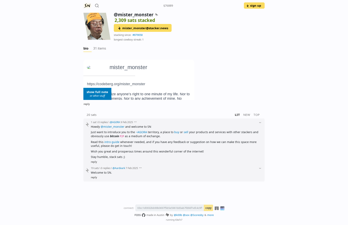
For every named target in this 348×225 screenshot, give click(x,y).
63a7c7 (178, 219)
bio (85, 48)
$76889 (168, 5)
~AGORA (141, 132)
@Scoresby (197, 215)
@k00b (178, 215)
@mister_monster (112, 127)
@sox (186, 215)
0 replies (103, 122)
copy (208, 208)
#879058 (138, 35)
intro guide (111, 142)
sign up (255, 5)
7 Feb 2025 (132, 168)
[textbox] (174, 80)
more (210, 215)
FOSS (138, 215)
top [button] (257, 115)
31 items (99, 48)
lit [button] (237, 115)
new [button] (246, 115)
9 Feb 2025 (127, 122)
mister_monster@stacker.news (145, 28)
